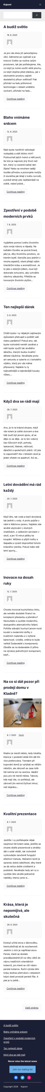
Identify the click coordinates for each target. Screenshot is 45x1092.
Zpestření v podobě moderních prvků (19, 213)
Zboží (21, 735)
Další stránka (31, 1007)
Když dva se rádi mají (21, 401)
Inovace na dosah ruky (18, 580)
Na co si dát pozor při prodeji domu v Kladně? (21, 687)
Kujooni (7, 4)
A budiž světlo (15, 27)
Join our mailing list (23, 1069)
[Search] (37, 15)
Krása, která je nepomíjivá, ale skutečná (16, 910)
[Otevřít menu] (40, 4)
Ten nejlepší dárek (18, 307)
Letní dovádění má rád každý (22, 487)
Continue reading (16, 99)
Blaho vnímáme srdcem (16, 120)
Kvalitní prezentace (19, 814)
